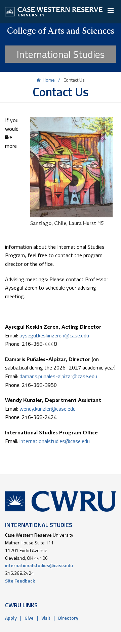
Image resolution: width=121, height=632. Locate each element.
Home (49, 79)
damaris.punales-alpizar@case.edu (58, 376)
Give (29, 617)
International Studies (60, 54)
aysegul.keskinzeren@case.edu (54, 335)
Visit (45, 617)
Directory (68, 617)
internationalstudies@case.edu (55, 441)
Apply (11, 617)
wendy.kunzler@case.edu (47, 409)
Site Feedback (20, 580)
